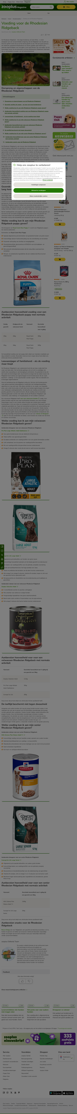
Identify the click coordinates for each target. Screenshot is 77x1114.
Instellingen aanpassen (38, 185)
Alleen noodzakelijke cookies (38, 196)
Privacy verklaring (47, 180)
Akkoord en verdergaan (38, 190)
